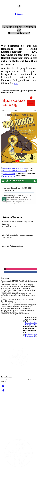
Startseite (20, 14)
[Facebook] (4, 272)
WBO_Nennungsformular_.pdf (13, 174)
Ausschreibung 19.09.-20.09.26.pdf (14, 168)
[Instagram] (5, 269)
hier (16, 83)
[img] (19, 6)
